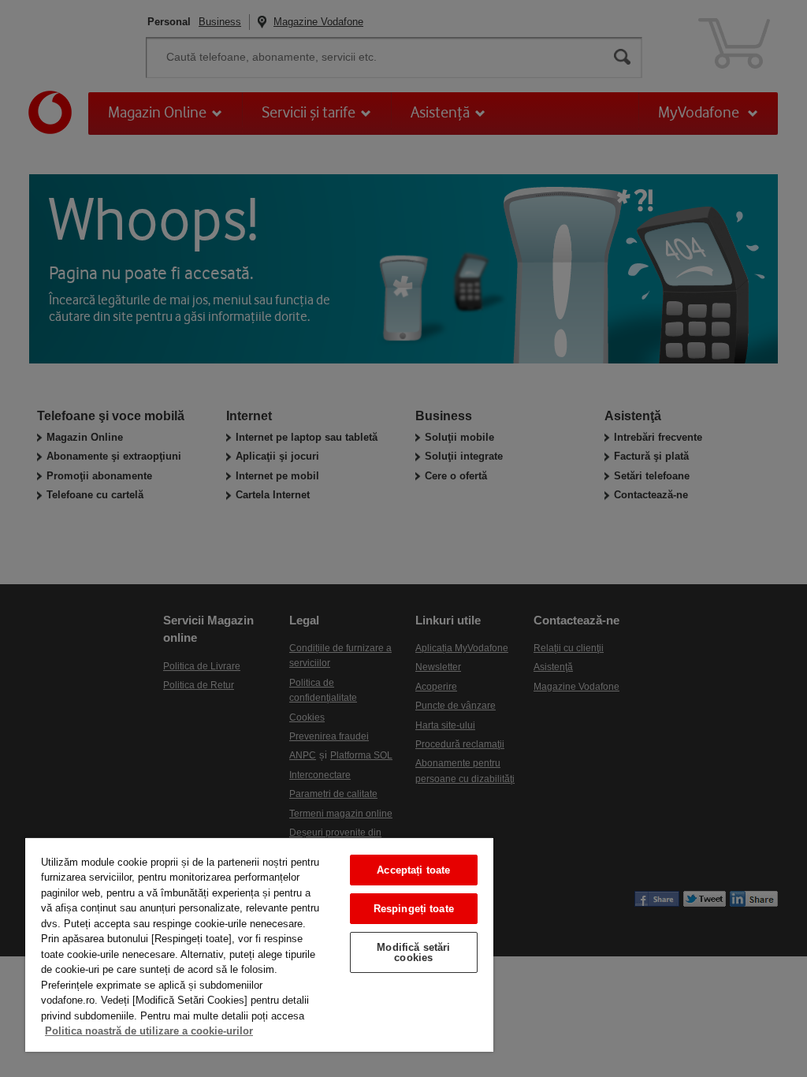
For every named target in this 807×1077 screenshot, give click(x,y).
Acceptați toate (413, 870)
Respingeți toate (414, 909)
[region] (259, 944)
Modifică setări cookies (413, 952)
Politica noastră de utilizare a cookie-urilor (149, 1031)
